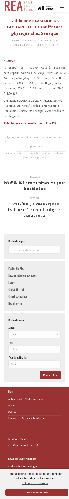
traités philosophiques (35, 158)
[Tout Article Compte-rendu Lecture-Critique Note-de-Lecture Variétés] (34, 365)
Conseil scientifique (17, 296)
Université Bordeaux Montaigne (27, 418)
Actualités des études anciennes (26, 399)
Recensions (38, 137)
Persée (12, 411)
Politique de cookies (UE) (23, 445)
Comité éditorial (16, 289)
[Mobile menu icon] (61, 6)
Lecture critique (23, 137)
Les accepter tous (37, 492)
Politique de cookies (35, 483)
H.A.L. (11, 405)
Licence (11, 282)
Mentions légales (18, 439)
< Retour (9, 61)
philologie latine (32, 153)
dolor (19, 153)
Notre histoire (15, 303)
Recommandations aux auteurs (23, 275)
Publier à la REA (16, 268)
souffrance (58, 153)
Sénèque (46, 153)
